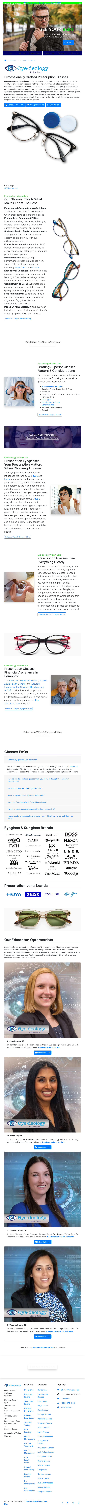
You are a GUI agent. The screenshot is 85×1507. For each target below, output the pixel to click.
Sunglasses (42, 1470)
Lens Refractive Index (51, 402)
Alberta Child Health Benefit (23, 680)
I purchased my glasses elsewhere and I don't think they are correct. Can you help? (40, 817)
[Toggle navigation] (80, 3)
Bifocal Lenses (44, 1465)
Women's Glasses (45, 1419)
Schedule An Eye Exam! (42, 1366)
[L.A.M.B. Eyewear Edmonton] (71, 851)
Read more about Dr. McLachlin (60, 1237)
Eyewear (13, 60)
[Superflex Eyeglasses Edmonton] (71, 868)
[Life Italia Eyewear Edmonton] (14, 857)
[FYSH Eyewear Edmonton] (14, 846)
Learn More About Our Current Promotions (42, 438)
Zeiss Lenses (43, 1410)
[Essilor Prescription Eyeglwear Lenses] (52, 894)
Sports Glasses (44, 1461)
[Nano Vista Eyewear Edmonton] (14, 862)
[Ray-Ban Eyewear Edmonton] (33, 868)
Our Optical (54, 105)
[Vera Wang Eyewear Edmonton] (52, 873)
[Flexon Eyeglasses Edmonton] (71, 840)
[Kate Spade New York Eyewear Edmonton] (33, 851)
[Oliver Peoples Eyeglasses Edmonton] (33, 862)
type (35, 476)
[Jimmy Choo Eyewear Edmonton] (14, 851)
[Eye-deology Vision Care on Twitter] (67, 1502)
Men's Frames (43, 1432)
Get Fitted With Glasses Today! (50, 415)
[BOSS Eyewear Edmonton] (71, 834)
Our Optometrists (36, 105)
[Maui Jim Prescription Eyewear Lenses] (71, 894)
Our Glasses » (20, 45)
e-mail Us (65, 1399)
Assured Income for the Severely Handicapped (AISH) (24, 687)
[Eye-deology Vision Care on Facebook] (62, 1502)
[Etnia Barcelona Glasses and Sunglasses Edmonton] (14, 840)
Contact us (73, 766)
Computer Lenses (45, 1456)
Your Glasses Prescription (52, 386)
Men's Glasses (43, 1427)
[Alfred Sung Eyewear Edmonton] (14, 834)
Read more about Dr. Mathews (59, 1331)
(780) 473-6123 (54, 3)
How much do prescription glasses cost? (25, 788)
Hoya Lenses (43, 1406)
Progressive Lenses (46, 1448)
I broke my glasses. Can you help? (22, 760)
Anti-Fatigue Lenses (46, 1452)
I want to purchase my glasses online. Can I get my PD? (31, 809)
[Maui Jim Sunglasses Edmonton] (52, 857)
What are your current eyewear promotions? (26, 795)
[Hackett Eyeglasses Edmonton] (71, 846)
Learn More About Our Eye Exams (42, 345)
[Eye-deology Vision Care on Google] (78, 1502)
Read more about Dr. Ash (49, 1047)
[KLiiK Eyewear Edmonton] (52, 851)
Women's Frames (45, 1423)
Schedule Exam (43, 1053)
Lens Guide (42, 1401)
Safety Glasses (44, 1487)
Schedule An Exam (15, 105)
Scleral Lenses (43, 1478)
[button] (9, 53)
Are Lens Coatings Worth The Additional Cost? (27, 802)
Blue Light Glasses (45, 1483)
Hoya (17, 267)
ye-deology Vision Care (14, 3)
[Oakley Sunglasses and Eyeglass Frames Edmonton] (71, 857)
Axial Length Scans (27, 1460)
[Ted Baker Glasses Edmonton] (14, 873)
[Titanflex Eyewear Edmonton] (33, 873)
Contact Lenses (44, 1474)
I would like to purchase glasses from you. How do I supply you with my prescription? (38, 780)
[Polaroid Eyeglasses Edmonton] (52, 862)
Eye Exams (28, 1390)
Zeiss (24, 267)
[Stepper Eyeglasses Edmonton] (52, 868)
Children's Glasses (45, 1436)
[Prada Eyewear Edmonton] (71, 862)
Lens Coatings (48, 405)
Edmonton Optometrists (43, 1347)
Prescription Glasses (28, 60)
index (7, 479)
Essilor (35, 267)
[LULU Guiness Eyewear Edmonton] (33, 857)
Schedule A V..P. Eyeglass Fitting (52, 614)
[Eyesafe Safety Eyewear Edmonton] (52, 840)
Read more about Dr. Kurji (53, 1142)
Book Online (66, 1407)
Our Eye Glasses (44, 1414)
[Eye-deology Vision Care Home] (5, 60)
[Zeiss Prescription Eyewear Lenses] (33, 894)
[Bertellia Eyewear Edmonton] (52, 834)
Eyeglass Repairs (45, 1491)
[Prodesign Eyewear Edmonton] (14, 868)
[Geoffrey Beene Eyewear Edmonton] (33, 846)
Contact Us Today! (42, 735)
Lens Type (46, 399)
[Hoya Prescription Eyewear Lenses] (14, 894)
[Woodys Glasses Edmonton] (71, 873)
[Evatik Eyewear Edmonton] (33, 840)
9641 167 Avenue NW (70, 1390)
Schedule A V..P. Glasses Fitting (18, 318)
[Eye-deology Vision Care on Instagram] (73, 1502)
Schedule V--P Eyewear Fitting (17, 537)
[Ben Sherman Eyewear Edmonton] (33, 834)
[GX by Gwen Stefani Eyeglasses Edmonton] (52, 846)
